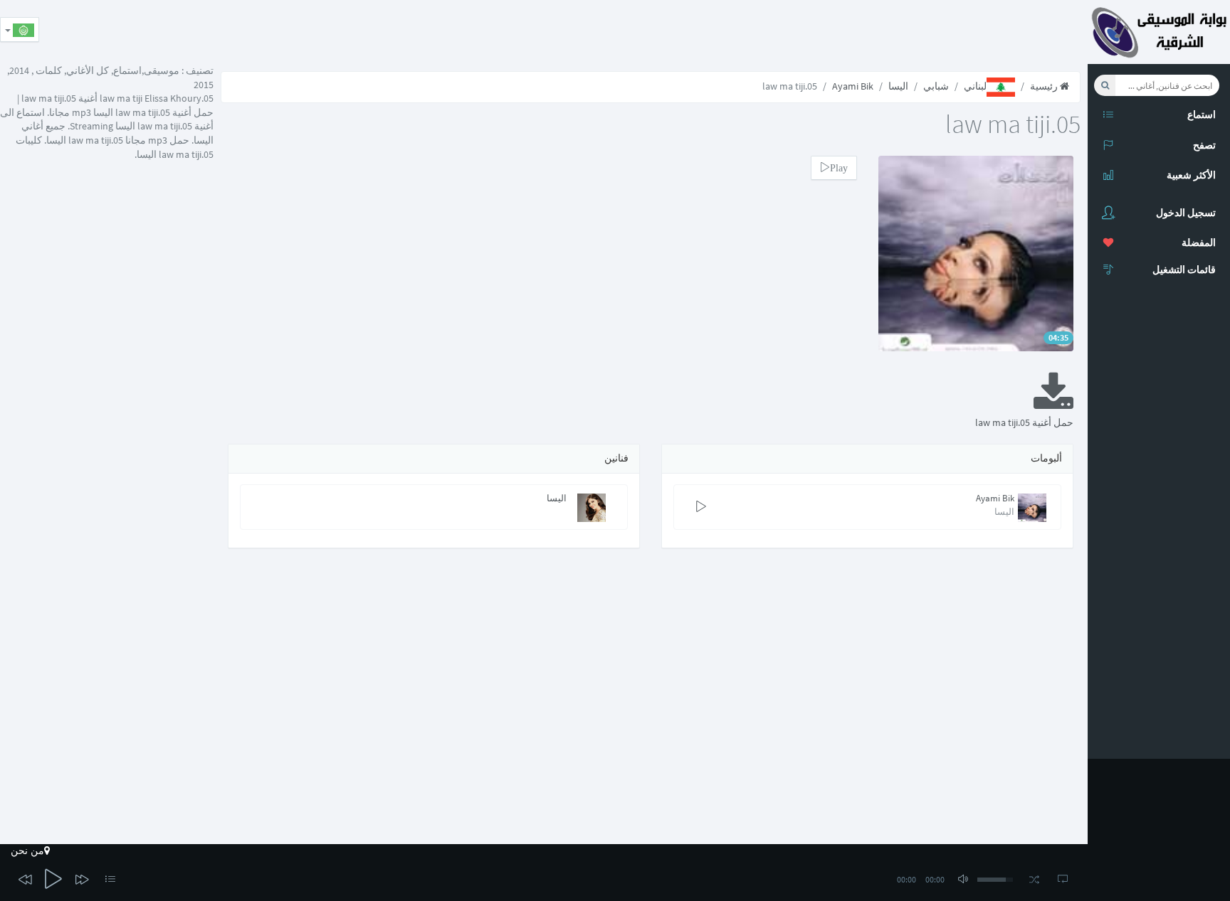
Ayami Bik (852, 86)
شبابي (936, 86)
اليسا (898, 86)
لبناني (975, 86)
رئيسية (1045, 86)
